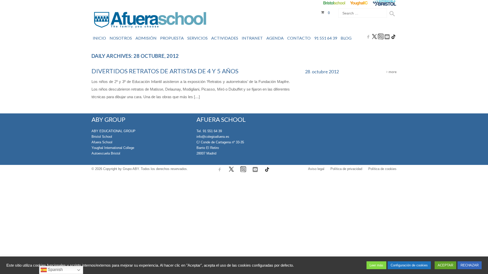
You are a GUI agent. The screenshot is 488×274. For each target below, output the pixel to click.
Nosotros (121, 38)
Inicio (99, 38)
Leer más (376, 265)
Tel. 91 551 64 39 (209, 131)
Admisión (146, 38)
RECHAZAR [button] (470, 265)
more (392, 72)
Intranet (252, 38)
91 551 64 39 (325, 38)
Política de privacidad (346, 169)
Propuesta (172, 38)
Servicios (197, 38)
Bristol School (102, 137)
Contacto (299, 38)
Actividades (224, 38)
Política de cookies (382, 169)
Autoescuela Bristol (106, 153)
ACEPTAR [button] (445, 265)
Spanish (55, 269)
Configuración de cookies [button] (409, 265)
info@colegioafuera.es (212, 137)
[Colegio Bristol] (334, 3)
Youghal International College (113, 148)
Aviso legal (316, 169)
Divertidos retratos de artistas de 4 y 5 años (165, 71)
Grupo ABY (131, 169)
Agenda (275, 38)
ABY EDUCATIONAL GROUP (113, 131)
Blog (346, 38)
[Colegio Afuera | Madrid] (150, 21)
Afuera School (102, 142)
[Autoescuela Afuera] (384, 3)
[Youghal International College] (359, 3)
